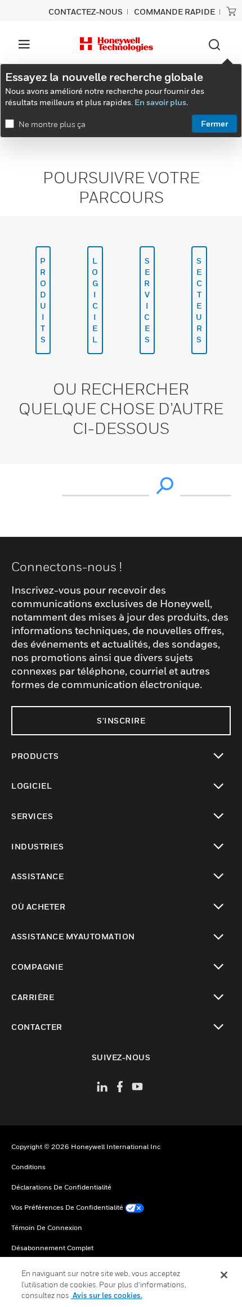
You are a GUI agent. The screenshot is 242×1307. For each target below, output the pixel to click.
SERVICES (147, 300)
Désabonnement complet (52, 1247)
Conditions (28, 1167)
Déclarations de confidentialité (61, 1187)
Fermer (214, 123)
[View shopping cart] (231, 11)
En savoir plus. (161, 102)
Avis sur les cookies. (106, 1295)
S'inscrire (121, 720)
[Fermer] (224, 1275)
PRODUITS (43, 300)
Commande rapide (174, 11)
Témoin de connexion (46, 1227)
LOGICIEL (95, 300)
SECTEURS (199, 300)
